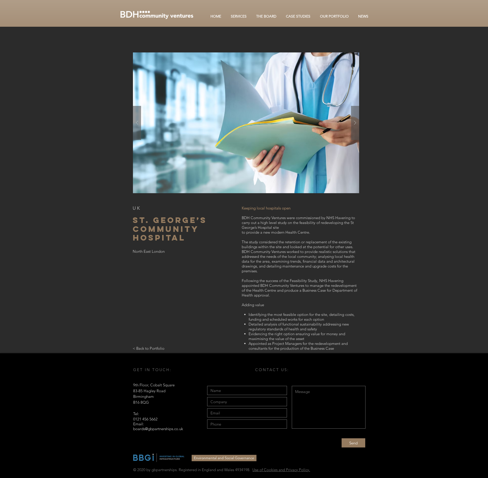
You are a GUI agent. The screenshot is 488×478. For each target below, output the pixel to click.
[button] (246, 122)
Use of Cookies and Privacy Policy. (281, 469)
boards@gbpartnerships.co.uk (158, 428)
